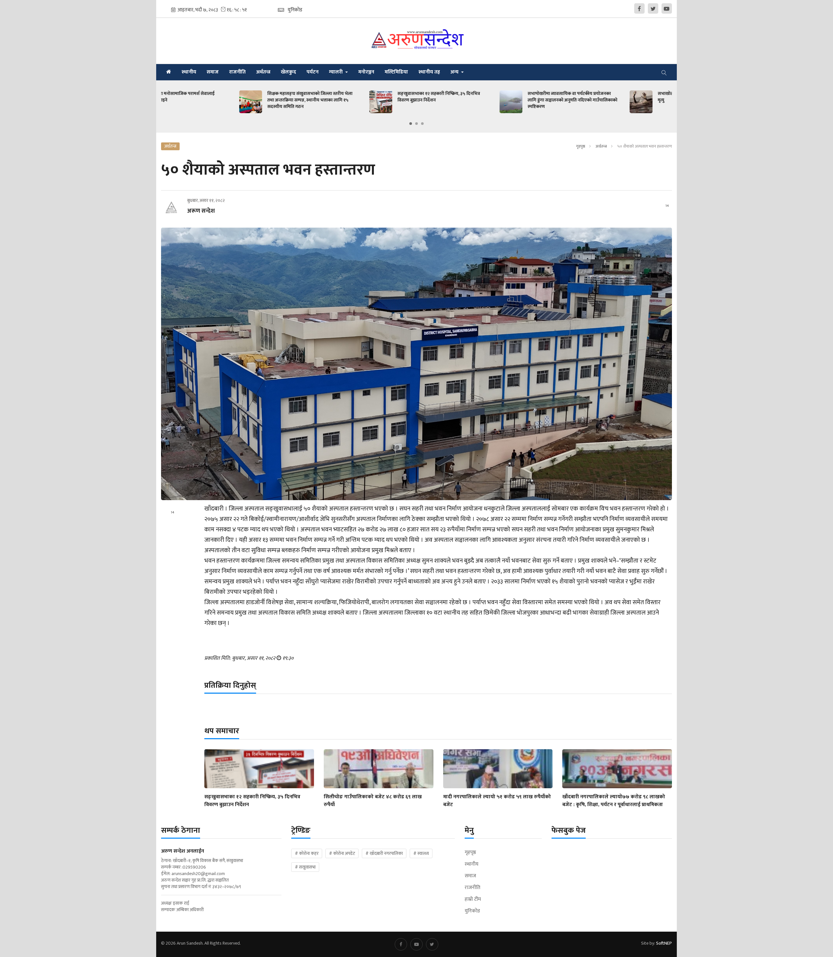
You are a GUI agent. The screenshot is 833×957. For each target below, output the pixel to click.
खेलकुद (288, 72)
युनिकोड (472, 911)
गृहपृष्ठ (580, 146)
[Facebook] (639, 8)
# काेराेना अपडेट (342, 853)
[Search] (664, 72)
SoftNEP (664, 943)
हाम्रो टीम (473, 899)
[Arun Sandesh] (416, 41)
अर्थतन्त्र (263, 72)
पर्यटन (313, 72)
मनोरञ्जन (366, 72)
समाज (213, 72)
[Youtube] (667, 8)
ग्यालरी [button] (336, 72)
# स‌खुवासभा (305, 867)
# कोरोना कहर (307, 853)
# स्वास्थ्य (421, 853)
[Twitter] (653, 8)
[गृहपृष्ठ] (168, 72)
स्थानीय (189, 72)
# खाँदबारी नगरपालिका (384, 853)
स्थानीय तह (429, 72)
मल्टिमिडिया (396, 72)
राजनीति (237, 72)
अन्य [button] (455, 72)
